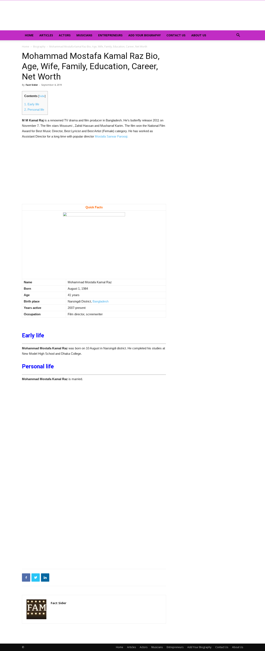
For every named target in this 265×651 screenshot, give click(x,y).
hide (42, 96)
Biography (39, 46)
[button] (238, 36)
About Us (198, 35)
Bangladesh (100, 301)
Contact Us (176, 35)
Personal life (34, 109)
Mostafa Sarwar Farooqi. (111, 136)
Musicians (84, 35)
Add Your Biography (144, 35)
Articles (46, 35)
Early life (31, 104)
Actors (65, 35)
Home (29, 35)
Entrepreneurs (110, 35)
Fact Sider (32, 84)
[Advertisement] (94, 173)
